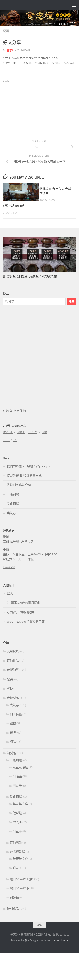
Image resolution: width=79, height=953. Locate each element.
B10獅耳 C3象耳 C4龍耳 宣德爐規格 (30, 276)
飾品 (13, 742)
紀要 (6, 31)
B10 (44, 432)
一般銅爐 (13, 494)
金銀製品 (13, 698)
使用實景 (13, 651)
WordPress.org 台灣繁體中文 (26, 621)
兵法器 (11, 513)
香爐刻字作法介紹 (19, 485)
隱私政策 (9, 567)
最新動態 (13, 670)
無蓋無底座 (20, 767)
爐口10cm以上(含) (22, 879)
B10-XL (8, 432)
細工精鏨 (16, 714)
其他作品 (13, 660)
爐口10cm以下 (19, 888)
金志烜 (11, 50)
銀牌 (13, 732)
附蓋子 (17, 785)
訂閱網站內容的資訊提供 (23, 603)
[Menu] (74, 5)
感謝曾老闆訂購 (13, 206)
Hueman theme (59, 940)
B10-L (21, 432)
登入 (10, 593)
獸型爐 (17, 813)
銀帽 (13, 723)
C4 (15, 440)
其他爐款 (16, 842)
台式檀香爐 (17, 852)
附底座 (17, 776)
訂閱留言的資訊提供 (20, 612)
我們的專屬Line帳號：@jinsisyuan (29, 466)
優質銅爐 (13, 504)
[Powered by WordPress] (26, 940)
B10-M (32, 432)
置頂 (10, 688)
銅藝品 (14, 897)
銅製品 (11, 753)
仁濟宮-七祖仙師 (14, 411)
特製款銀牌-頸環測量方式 (24, 476)
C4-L (6, 440)
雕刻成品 (13, 909)
